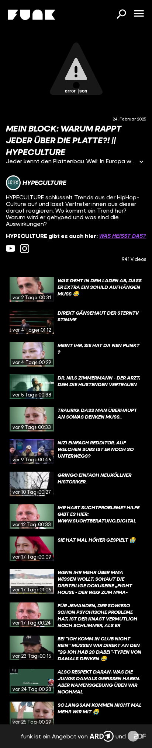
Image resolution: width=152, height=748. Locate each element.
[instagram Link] (24, 248)
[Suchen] (121, 15)
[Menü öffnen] (138, 14)
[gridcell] (76, 289)
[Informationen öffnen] (141, 162)
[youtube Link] (10, 248)
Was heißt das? (122, 236)
